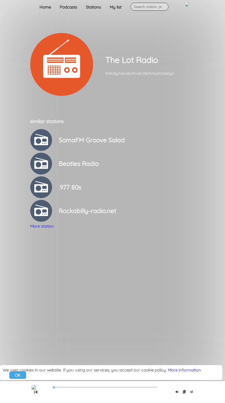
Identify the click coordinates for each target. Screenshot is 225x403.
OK (18, 375)
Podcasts (68, 7)
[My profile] (187, 7)
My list (116, 7)
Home (45, 7)
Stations (93, 7)
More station (42, 226)
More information (184, 370)
